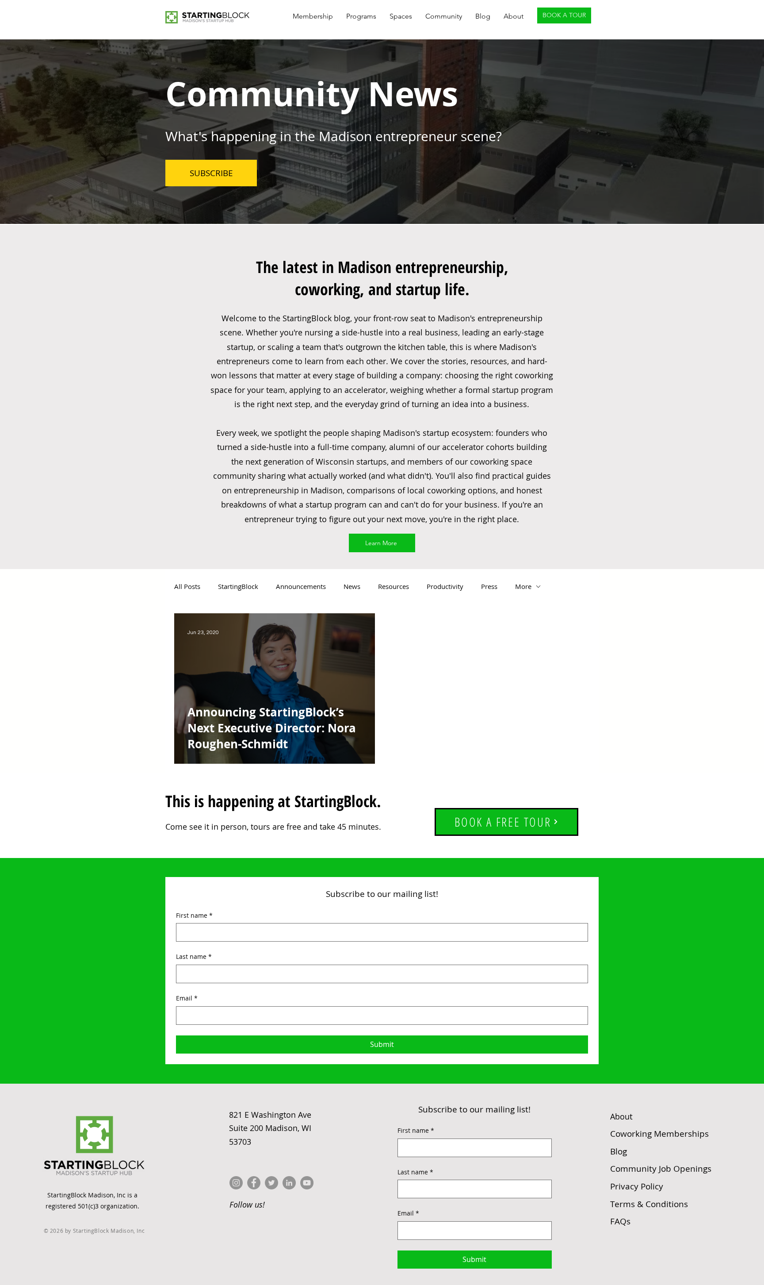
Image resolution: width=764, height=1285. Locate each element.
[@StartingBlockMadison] (253, 1182)
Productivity (445, 586)
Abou (621, 1116)
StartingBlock (238, 586)
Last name (194, 956)
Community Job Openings (660, 1168)
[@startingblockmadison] (236, 1182)
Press (489, 586)
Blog (618, 1151)
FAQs (620, 1221)
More (523, 586)
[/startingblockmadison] (289, 1182)
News (352, 586)
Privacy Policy (636, 1186)
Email (187, 998)
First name (194, 915)
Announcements (301, 586)
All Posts (187, 586)
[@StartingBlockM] (271, 1182)
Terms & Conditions (649, 1204)
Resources (393, 586)
